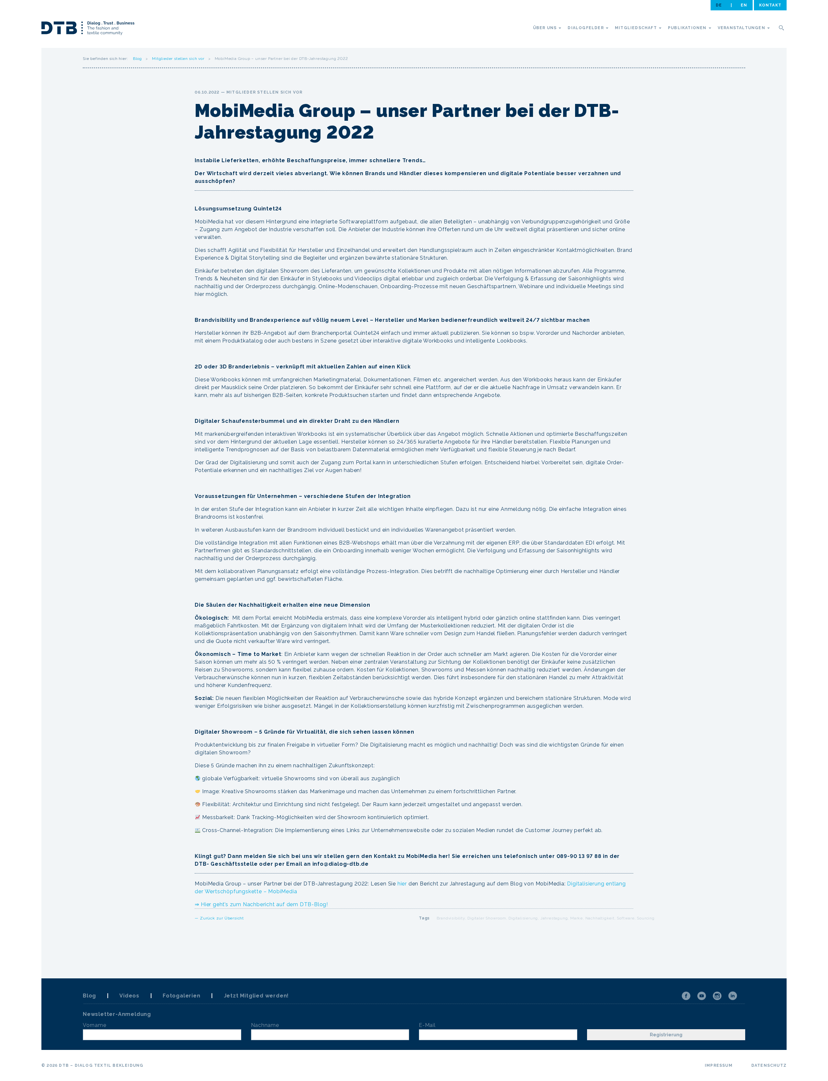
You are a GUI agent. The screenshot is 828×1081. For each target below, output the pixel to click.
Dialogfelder (586, 28)
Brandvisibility (451, 918)
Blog (137, 58)
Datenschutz (769, 1065)
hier (402, 884)
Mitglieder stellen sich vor (178, 58)
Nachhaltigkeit (600, 918)
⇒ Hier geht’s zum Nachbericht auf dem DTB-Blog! (261, 904)
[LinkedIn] (732, 996)
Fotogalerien (182, 996)
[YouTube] (701, 996)
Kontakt (770, 5)
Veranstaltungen (742, 28)
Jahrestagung (554, 918)
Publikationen (688, 28)
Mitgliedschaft (636, 28)
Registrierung (666, 1034)
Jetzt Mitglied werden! (256, 996)
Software (625, 918)
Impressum (719, 1065)
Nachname (265, 1025)
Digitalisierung (523, 918)
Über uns (545, 28)
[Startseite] (88, 29)
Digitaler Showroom (486, 918)
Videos (129, 996)
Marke (576, 918)
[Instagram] (717, 996)
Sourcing (645, 918)
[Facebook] (686, 996)
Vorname (94, 1025)
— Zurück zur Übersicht (219, 918)
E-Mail (427, 1025)
